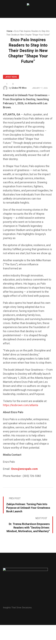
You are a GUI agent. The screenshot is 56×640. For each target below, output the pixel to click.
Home (9, 31)
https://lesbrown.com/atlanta (21, 405)
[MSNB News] (28, 5)
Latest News (11, 77)
